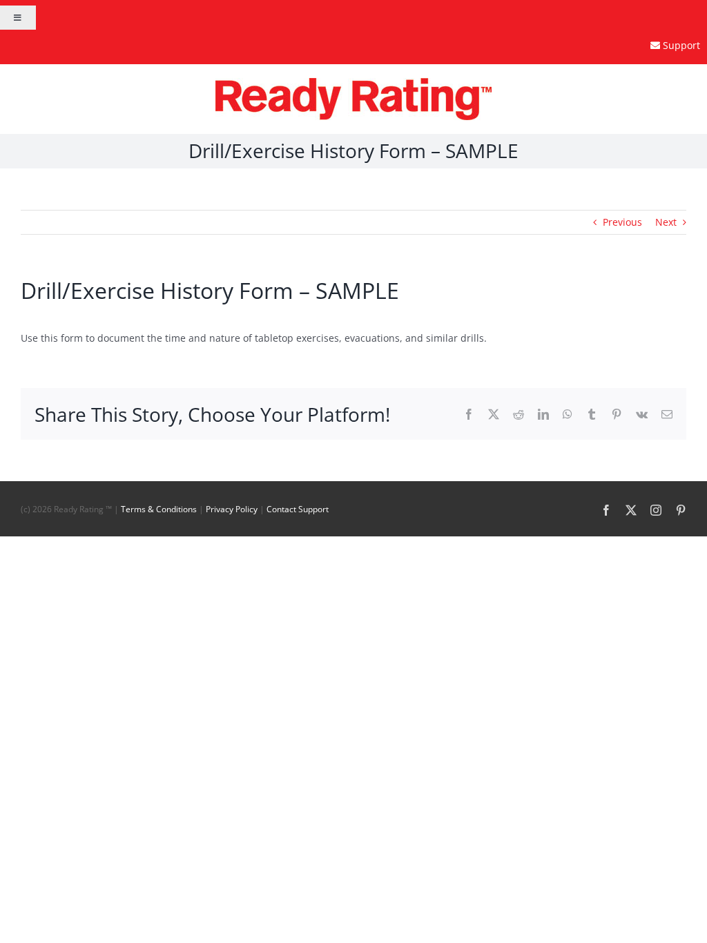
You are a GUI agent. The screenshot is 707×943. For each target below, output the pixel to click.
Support (681, 45)
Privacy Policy (232, 509)
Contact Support (298, 509)
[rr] (353, 82)
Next (666, 222)
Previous (622, 222)
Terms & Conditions (159, 509)
